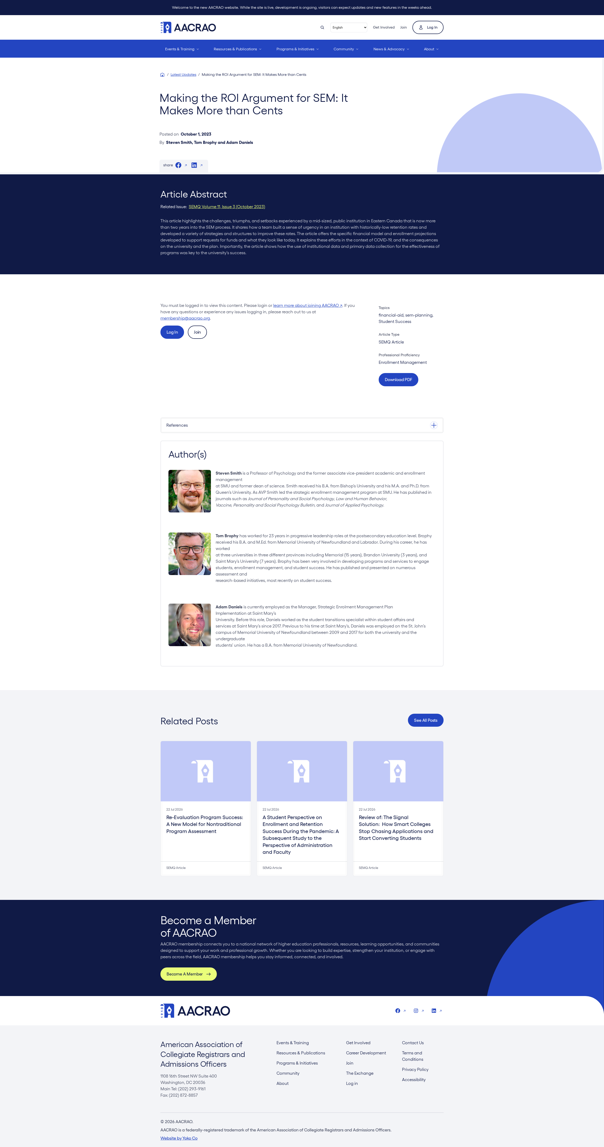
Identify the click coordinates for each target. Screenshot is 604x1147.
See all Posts (425, 720)
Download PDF (398, 379)
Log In (172, 332)
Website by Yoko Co (178, 1138)
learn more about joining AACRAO (307, 305)
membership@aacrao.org (185, 318)
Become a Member (185, 973)
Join (403, 27)
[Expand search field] (322, 27)
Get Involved (384, 27)
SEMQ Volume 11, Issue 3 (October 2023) (227, 206)
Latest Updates (183, 74)
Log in (432, 27)
